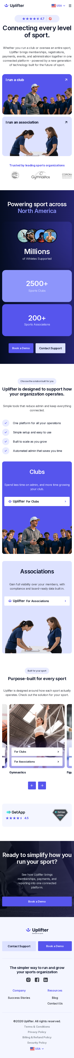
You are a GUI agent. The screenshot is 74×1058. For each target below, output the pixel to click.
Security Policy (37, 1042)
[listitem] (37, 739)
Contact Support (50, 348)
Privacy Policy (37, 1032)
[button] (58, 6)
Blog (55, 998)
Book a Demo (21, 348)
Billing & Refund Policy (36, 1037)
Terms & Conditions (37, 1026)
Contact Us (55, 1003)
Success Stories (19, 998)
